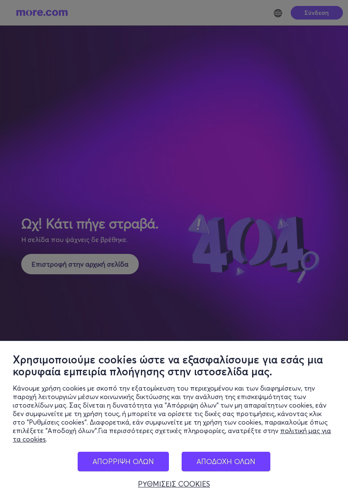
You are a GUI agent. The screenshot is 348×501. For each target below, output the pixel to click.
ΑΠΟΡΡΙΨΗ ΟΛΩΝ (123, 461)
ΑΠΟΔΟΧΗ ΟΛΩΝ (225, 461)
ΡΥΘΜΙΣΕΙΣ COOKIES (174, 484)
